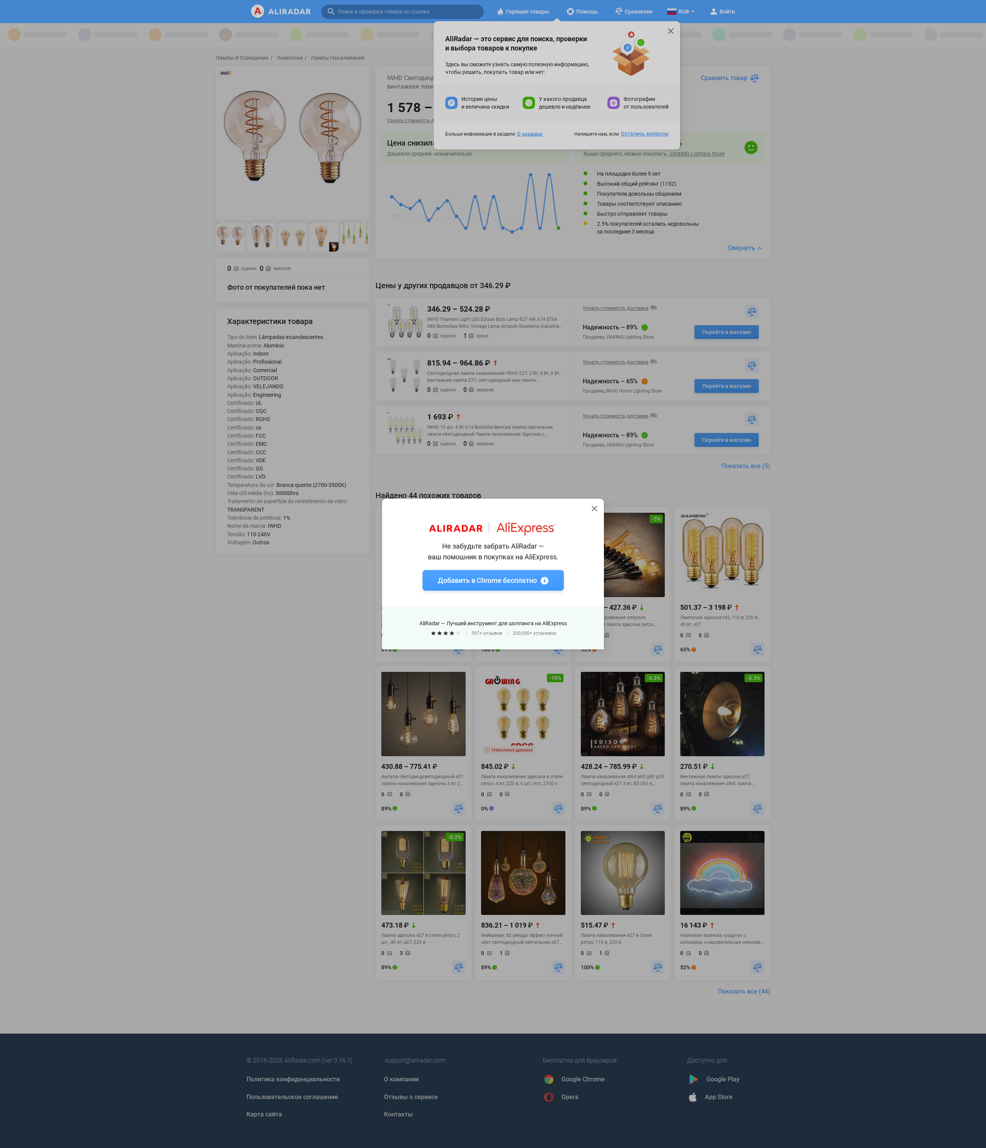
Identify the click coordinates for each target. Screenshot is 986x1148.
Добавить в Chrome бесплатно (487, 580)
